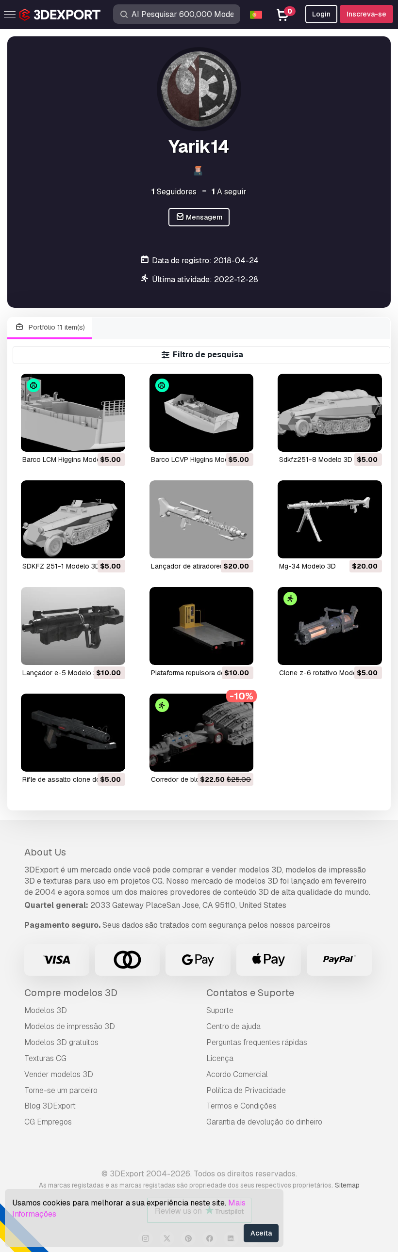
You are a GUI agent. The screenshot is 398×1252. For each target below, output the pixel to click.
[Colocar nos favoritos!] (111, 438)
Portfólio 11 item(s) (56, 327)
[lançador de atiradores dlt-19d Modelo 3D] (201, 519)
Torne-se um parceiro (61, 1090)
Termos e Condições (241, 1106)
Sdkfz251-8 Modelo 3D (315, 459)
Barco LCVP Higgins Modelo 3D (200, 459)
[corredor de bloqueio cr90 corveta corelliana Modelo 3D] (201, 733)
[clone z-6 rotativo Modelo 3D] (330, 626)
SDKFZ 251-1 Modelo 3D (61, 566)
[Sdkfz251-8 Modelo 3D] (330, 413)
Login (321, 14)
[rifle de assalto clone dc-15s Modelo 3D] (73, 733)
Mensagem (203, 217)
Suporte (219, 1010)
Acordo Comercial (237, 1074)
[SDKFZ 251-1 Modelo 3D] (73, 519)
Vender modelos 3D (58, 1074)
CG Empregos (48, 1122)
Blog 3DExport (50, 1106)
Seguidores (174, 192)
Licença (219, 1058)
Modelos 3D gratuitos (61, 1042)
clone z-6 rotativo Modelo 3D (326, 672)
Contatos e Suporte (250, 992)
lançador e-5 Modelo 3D (62, 672)
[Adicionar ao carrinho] (91, 438)
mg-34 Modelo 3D (307, 566)
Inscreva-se (366, 14)
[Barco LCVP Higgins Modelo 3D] (201, 413)
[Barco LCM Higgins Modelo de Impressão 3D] (73, 413)
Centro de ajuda (233, 1026)
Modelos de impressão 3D (69, 1026)
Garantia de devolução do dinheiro (264, 1122)
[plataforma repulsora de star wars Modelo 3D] (201, 626)
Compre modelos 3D (70, 992)
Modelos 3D (45, 1010)
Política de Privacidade (246, 1090)
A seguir (229, 192)
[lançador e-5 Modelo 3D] (73, 626)
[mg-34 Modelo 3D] (330, 519)
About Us (45, 852)
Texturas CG (45, 1058)
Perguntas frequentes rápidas (256, 1042)
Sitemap (347, 1185)
